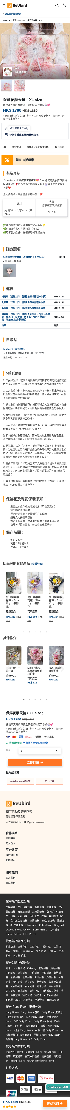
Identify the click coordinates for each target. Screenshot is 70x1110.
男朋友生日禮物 (14, 1051)
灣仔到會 (18, 981)
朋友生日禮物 (32, 1056)
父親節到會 (16, 986)
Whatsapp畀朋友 (21, 781)
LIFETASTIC (30, 934)
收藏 (51, 781)
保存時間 (59, 147)
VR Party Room (22, 1021)
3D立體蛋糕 (16, 925)
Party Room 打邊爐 (35, 1025)
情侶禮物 (46, 1056)
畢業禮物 (18, 1056)
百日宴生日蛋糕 (38, 916)
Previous (7, 598)
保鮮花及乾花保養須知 (38, 147)
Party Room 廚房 (43, 1021)
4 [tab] (41, 632)
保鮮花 (57, 946)
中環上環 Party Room (46, 1030)
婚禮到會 (30, 981)
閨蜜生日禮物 (17, 1060)
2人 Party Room (37, 1039)
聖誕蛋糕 (22, 916)
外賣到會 (51, 977)
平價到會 (46, 972)
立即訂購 (33, 762)
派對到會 (22, 972)
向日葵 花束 (19, 955)
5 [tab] (46, 632)
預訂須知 (16, 147)
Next (62, 598)
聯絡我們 (10, 882)
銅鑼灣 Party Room (16, 1039)
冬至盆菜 (28, 999)
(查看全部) (37, 563)
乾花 (8, 951)
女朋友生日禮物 (33, 1051)
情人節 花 (41, 951)
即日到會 (10, 990)
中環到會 (34, 972)
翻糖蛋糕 (39, 907)
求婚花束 (46, 946)
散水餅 (50, 911)
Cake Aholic (45, 925)
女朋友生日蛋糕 (18, 920)
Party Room (12, 1012)
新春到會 (41, 981)
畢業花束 (22, 946)
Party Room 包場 (30, 1012)
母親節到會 (53, 999)
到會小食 (41, 986)
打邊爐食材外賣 (50, 990)
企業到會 (27, 977)
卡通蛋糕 (51, 907)
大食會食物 (19, 968)
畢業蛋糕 (34, 920)
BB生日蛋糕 (48, 920)
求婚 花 (17, 951)
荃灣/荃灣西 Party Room (47, 1034)
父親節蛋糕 (38, 911)
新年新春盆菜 (51, 995)
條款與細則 (12, 855)
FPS (46, 737)
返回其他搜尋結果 (13, 14)
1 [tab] (24, 632)
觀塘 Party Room (23, 1030)
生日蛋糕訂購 (25, 907)
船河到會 (55, 968)
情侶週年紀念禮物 (37, 1060)
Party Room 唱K (15, 1016)
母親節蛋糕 (24, 911)
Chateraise (31, 925)
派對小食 (34, 990)
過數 (51, 737)
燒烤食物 (27, 995)
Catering (31, 968)
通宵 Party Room (35, 1016)
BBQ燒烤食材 (13, 999)
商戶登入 (10, 843)
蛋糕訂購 (10, 907)
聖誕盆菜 (40, 999)
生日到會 (39, 977)
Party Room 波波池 (52, 1012)
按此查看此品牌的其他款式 (23, 134)
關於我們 (10, 877)
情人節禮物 (50, 1051)
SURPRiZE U (40, 929)
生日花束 (34, 946)
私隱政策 (10, 860)
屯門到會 (10, 972)
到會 (8, 968)
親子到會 (30, 986)
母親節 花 (28, 951)
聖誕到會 (43, 968)
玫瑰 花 (53, 951)
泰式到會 (22, 990)
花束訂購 (10, 946)
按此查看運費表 (18, 128)
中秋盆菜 (15, 995)
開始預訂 (53, 1103)
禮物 (51, 1060)
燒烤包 (38, 995)
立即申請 (10, 838)
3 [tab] (35, 632)
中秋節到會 (55, 986)
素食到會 (15, 977)
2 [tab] (29, 632)
